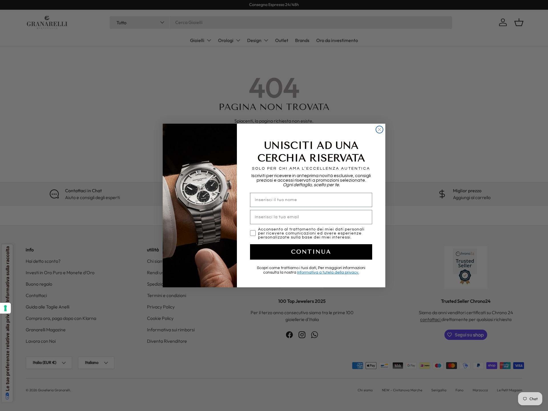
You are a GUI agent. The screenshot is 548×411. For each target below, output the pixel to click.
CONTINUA (311, 251)
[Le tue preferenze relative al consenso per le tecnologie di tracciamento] (5, 308)
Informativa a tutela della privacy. (328, 272)
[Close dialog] (379, 129)
